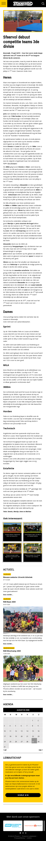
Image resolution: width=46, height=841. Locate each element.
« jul (4, 750)
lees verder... (8, 595)
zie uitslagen (12, 163)
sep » (41, 750)
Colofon (29, 838)
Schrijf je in (23, 795)
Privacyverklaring (19, 838)
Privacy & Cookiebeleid (29, 836)
